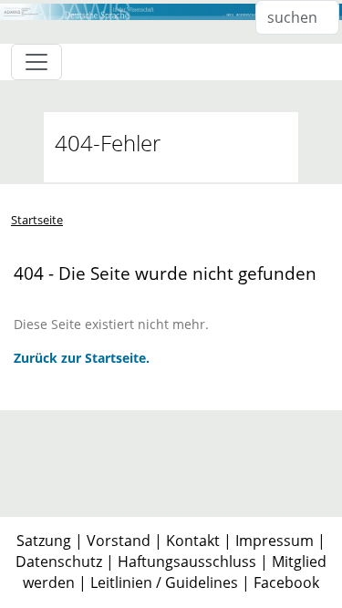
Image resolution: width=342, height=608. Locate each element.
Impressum (274, 541)
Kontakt (193, 541)
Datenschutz (59, 561)
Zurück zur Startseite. (82, 357)
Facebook (286, 582)
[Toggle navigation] (36, 62)
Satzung (43, 541)
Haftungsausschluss (187, 561)
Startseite (37, 219)
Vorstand (118, 541)
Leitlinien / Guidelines (164, 582)
